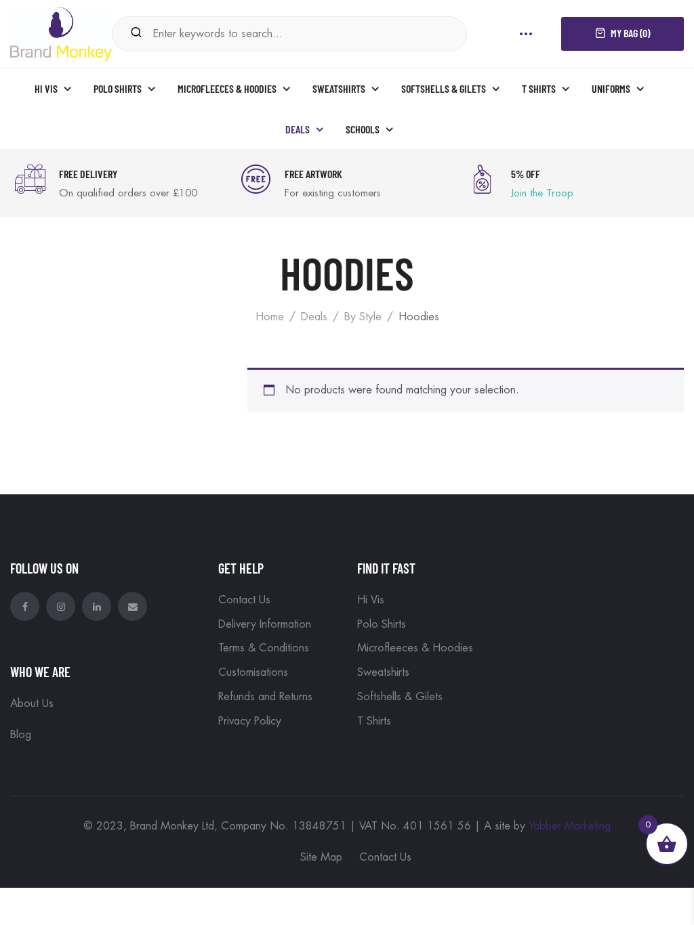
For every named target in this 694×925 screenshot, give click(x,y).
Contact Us (244, 600)
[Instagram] (60, 606)
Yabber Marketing (570, 826)
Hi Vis (370, 600)
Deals (314, 316)
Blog (20, 734)
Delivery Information (264, 624)
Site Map (321, 857)
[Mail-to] (132, 606)
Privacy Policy (249, 721)
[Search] (136, 33)
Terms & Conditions (263, 648)
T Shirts (374, 721)
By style (363, 316)
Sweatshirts (383, 672)
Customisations (253, 672)
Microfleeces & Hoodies (415, 648)
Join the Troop (542, 193)
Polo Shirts (381, 624)
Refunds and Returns (265, 696)
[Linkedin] (96, 606)
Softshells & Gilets (400, 696)
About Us (32, 703)
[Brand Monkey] (61, 32)
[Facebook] (24, 606)
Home (270, 316)
